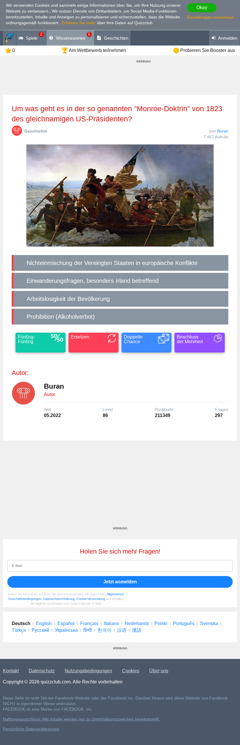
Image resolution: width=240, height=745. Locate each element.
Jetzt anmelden (120, 581)
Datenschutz (42, 670)
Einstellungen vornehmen (210, 17)
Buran (222, 131)
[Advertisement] (120, 486)
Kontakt (11, 670)
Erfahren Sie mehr (79, 22)
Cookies (130, 670)
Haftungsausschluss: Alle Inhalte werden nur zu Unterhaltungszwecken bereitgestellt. (81, 719)
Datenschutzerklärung (59, 599)
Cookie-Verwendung (90, 599)
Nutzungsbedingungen (88, 670)
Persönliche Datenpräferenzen (31, 729)
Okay (201, 7)
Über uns (158, 670)
